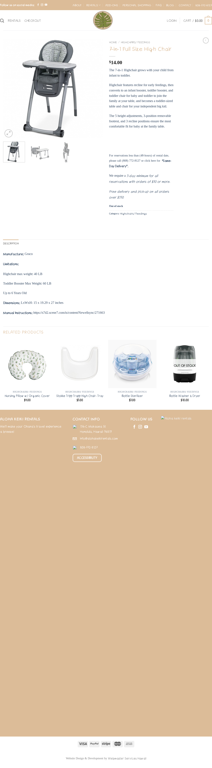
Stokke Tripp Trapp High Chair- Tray (79, 396)
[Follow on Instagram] (42, 5)
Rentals (92, 5)
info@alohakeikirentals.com (99, 438)
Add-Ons (111, 5)
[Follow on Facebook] (38, 5)
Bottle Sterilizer (132, 396)
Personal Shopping (137, 5)
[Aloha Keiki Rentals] (103, 20)
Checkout (32, 21)
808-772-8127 (203, 5)
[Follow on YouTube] (46, 5)
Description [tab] (11, 243)
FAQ (158, 5)
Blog (170, 5)
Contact (185, 5)
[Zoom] (9, 133)
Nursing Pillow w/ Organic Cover (27, 396)
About (77, 5)
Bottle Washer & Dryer (184, 396)
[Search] (2, 20)
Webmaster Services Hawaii (127, 758)
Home (113, 42)
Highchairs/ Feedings (135, 42)
